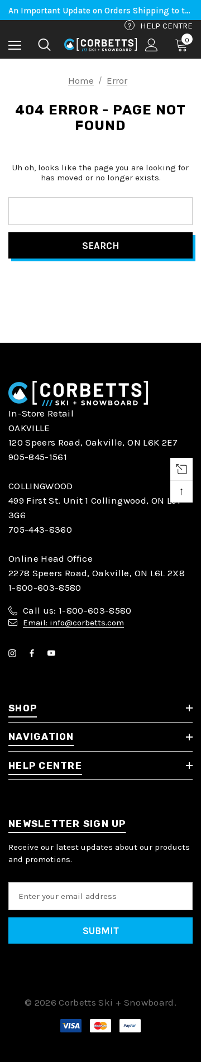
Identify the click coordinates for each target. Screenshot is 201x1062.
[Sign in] (151, 45)
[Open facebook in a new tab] (34, 653)
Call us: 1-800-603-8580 (77, 610)
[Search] (44, 44)
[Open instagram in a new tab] (14, 653)
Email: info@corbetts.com (73, 623)
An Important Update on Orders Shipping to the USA (100, 11)
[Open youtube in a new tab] (53, 653)
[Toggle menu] (14, 45)
